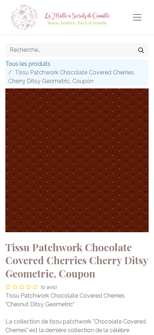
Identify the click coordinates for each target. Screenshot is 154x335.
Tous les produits (27, 63)
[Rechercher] (141, 50)
